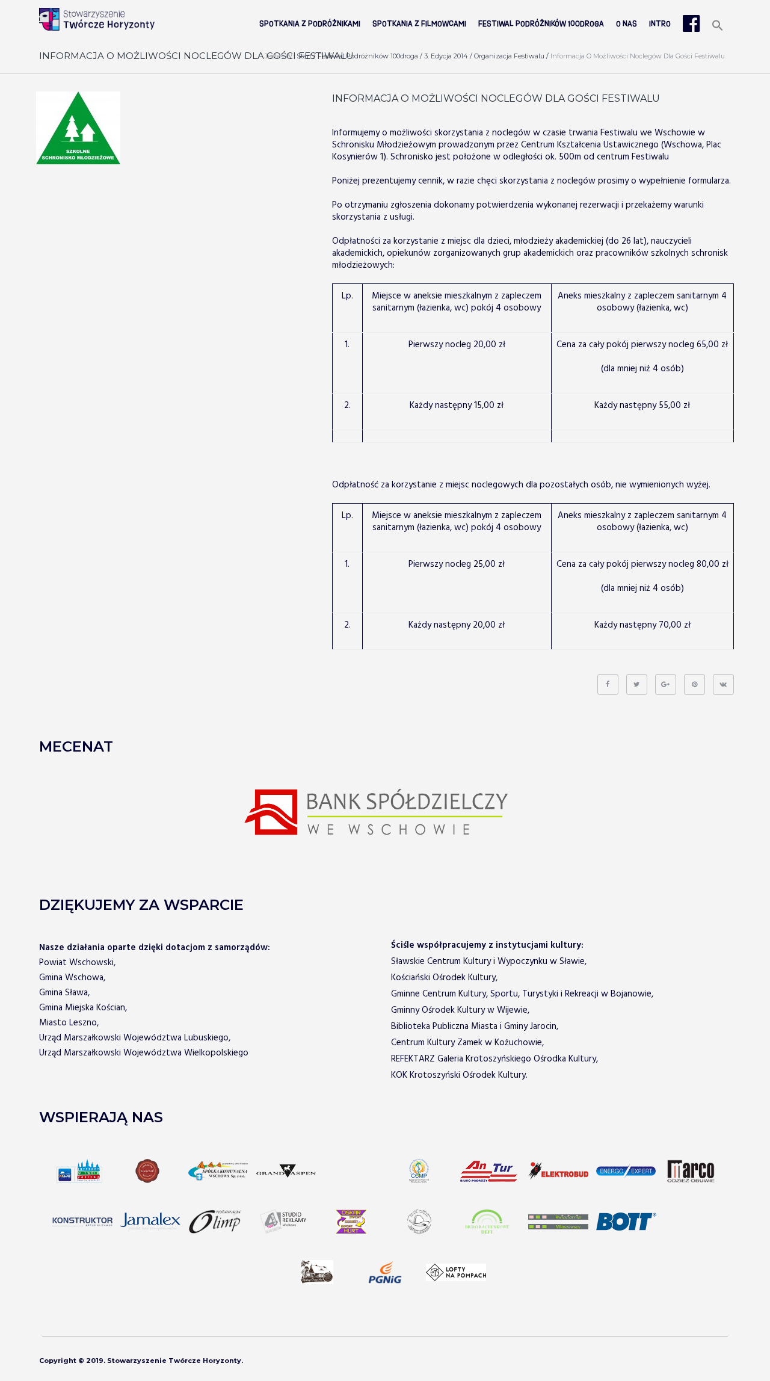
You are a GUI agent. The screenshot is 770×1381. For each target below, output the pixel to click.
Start (304, 56)
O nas (626, 24)
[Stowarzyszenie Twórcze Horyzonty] (97, 19)
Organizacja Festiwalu (509, 56)
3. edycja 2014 (446, 56)
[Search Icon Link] (717, 26)
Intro (660, 24)
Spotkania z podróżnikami (309, 24)
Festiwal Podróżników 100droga (541, 24)
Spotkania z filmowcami (419, 24)
